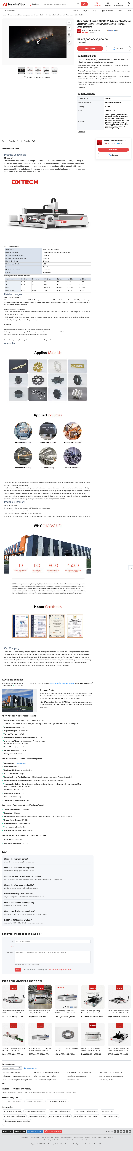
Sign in (129, 5)
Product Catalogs (31, 1068)
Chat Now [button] (119, 49)
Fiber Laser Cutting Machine (75, 15)
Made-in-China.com (57, 1140)
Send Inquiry (90, 48)
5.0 (106, 144)
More (4, 1125)
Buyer (85, 11)
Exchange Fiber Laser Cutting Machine (46, 1072)
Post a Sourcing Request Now (60, 970)
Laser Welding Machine (73, 1080)
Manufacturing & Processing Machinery (21, 15)
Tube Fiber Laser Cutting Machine (45, 1080)
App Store (7, 1131)
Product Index (102, 1137)
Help (94, 11)
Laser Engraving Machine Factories (86, 1111)
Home (4, 15)
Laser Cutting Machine (56, 15)
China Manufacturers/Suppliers (50, 1137)
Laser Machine (21, 763)
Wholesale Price (78, 1137)
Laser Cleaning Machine (106, 1080)
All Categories (9, 11)
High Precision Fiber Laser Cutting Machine (16, 1076)
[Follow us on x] (118, 1131)
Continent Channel (90, 1137)
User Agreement (77, 1144)
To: (13, 947)
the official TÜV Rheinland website (62, 683)
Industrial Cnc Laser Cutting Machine (86, 1116)
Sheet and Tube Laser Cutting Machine (111, 1076)
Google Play (20, 1131)
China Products (34, 1137)
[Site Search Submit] (84, 4)
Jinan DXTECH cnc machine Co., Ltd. (93, 30)
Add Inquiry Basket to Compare (38, 77)
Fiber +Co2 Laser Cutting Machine (45, 1076)
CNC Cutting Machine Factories (35, 1111)
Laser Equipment (41, 15)
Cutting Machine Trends (110, 1116)
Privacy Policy (98, 1144)
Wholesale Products (66, 1137)
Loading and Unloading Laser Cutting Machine (17, 1080)
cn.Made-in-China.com (86, 1140)
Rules (129, 11)
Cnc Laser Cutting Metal (37, 1116)
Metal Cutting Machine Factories (60, 1111)
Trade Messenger (35, 1131)
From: (12, 941)
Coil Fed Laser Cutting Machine (76, 1076)
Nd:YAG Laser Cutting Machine (57, 1101)
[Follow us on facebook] (115, 1131)
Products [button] (35, 4)
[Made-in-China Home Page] (13, 4)
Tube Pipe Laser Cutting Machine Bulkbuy (17, 1121)
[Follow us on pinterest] (127, 1131)
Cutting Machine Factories (12, 1111)
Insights (110, 1137)
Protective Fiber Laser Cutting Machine (78, 1072)
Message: (10, 952)
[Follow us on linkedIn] (130, 1131)
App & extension (106, 11)
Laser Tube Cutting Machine (13, 1101)
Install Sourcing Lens (54, 1131)
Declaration (88, 1144)
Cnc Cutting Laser (107, 1111)
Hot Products (24, 1137)
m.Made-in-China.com (71, 1140)
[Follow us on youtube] (124, 1131)
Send (17, 970)
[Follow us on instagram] (121, 1131)
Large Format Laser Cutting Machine (110, 1072)
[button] (78, 4)
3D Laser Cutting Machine (34, 1101)
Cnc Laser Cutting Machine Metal (14, 1116)
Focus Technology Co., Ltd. (52, 1144)
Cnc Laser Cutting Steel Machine (59, 1116)
